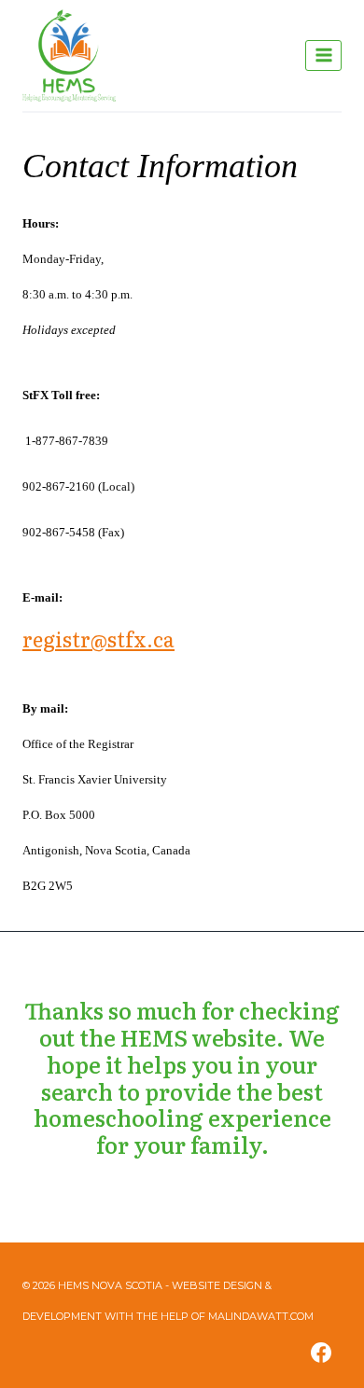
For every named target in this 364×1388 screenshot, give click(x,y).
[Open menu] (323, 55)
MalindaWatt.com (261, 1316)
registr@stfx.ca (98, 638)
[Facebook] (321, 1352)
